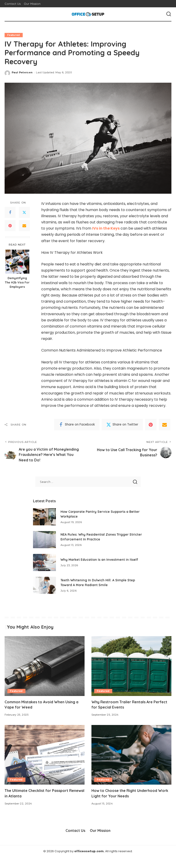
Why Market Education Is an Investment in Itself (99, 560)
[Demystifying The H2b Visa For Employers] (17, 262)
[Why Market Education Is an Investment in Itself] (44, 562)
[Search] (168, 14)
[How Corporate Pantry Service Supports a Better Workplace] (44, 516)
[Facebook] (10, 212)
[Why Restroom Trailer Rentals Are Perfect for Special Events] (131, 666)
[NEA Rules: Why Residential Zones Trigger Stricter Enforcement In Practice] (44, 539)
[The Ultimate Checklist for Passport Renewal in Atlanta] (45, 755)
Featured (13, 35)
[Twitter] (24, 212)
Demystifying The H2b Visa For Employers (17, 282)
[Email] (24, 225)
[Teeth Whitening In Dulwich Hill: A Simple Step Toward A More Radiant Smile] (44, 585)
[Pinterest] (10, 225)
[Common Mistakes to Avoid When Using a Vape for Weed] (45, 666)
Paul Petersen (22, 72)
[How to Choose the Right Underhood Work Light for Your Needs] (131, 755)
